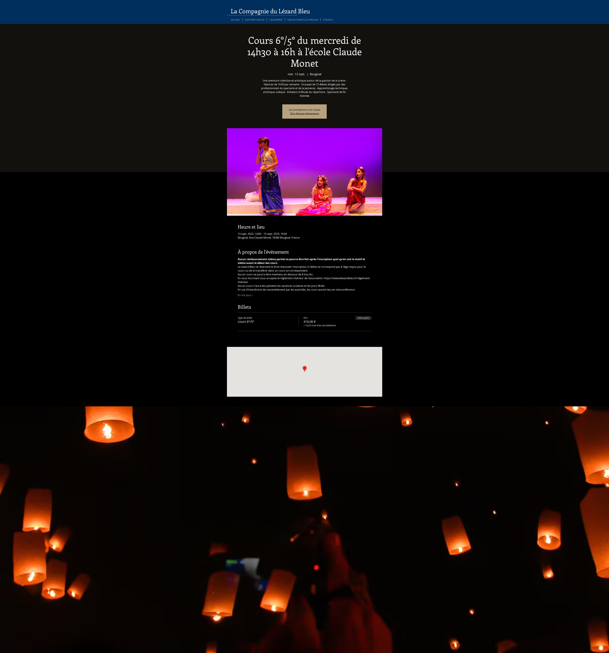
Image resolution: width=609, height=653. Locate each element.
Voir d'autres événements (304, 113)
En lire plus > (245, 295)
